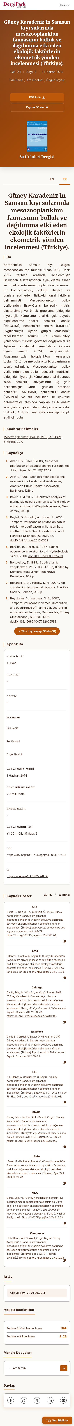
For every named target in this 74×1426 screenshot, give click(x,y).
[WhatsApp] (24, 1400)
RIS (50, 894)
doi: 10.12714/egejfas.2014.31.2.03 (42, 1096)
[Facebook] (10, 1400)
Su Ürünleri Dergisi (37, 157)
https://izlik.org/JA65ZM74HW (27, 876)
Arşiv (8, 1277)
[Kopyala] (64, 941)
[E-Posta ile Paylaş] (63, 1400)
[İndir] (63, 1368)
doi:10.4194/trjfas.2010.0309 (29, 540)
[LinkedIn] (50, 1400)
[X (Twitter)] (37, 1400)
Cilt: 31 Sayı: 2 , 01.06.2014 (27, 1293)
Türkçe (63, 5)
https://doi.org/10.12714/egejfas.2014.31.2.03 (36, 855)
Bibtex (66, 894)
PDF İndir (35, 97)
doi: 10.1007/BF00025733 (45, 556)
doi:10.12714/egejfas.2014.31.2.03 (45, 971)
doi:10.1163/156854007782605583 (33, 621)
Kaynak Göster (35, 107)
